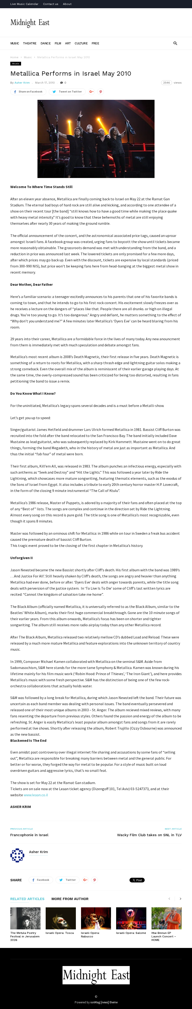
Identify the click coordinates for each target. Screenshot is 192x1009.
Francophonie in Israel (29, 835)
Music (14, 43)
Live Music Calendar (24, 4)
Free (95, 43)
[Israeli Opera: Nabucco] (96, 918)
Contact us (50, 4)
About (67, 4)
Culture (81, 43)
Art (68, 43)
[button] (175, 43)
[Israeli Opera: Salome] (131, 918)
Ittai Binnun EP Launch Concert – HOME (163, 936)
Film (58, 43)
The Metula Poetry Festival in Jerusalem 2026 (25, 936)
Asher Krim (22, 82)
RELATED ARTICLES (27, 899)
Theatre (30, 43)
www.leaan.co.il (36, 795)
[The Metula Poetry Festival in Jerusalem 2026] (25, 918)
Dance (46, 43)
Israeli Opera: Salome (131, 933)
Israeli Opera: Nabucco (90, 934)
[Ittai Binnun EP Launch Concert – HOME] (166, 918)
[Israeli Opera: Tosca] (61, 918)
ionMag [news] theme (104, 1002)
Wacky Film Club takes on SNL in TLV (149, 835)
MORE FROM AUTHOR (70, 899)
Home (14, 57)
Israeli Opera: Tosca (60, 933)
